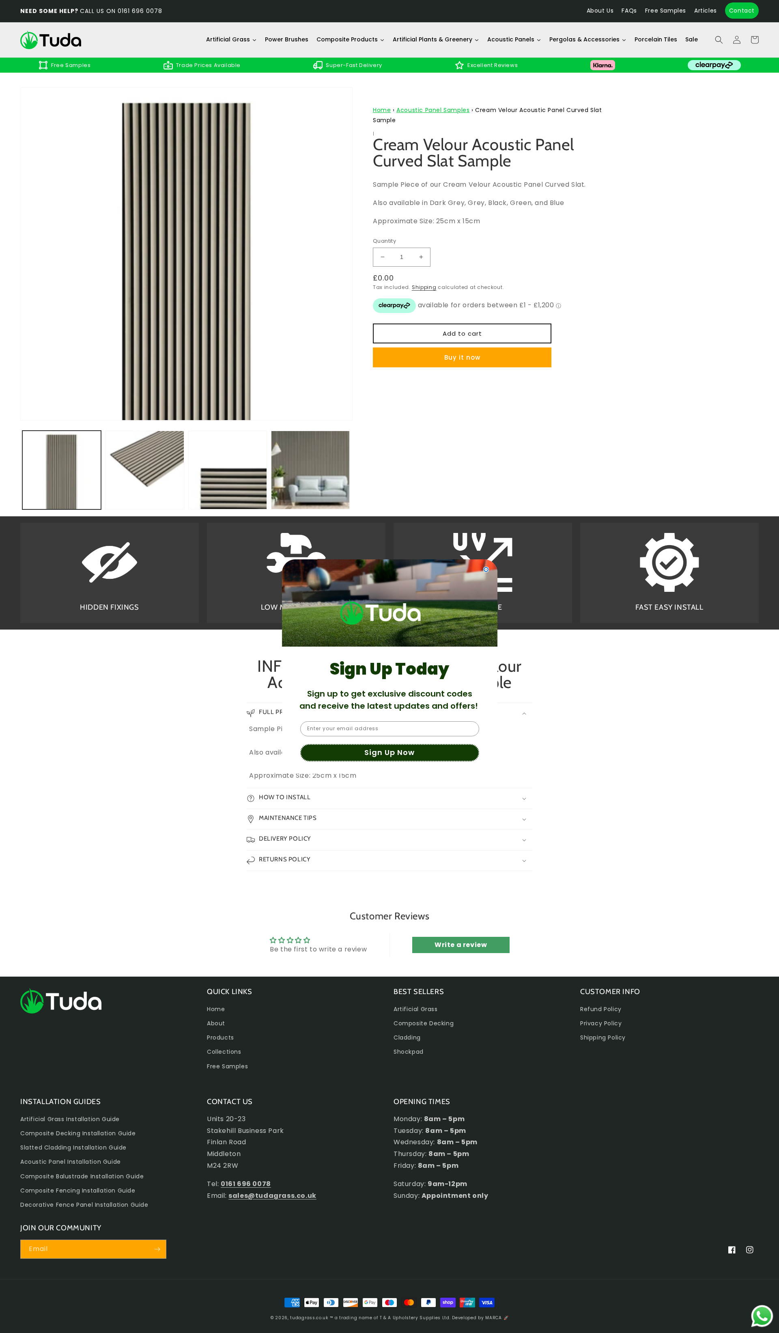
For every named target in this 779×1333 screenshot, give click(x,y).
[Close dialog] (486, 569)
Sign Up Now (389, 752)
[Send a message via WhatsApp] (762, 1316)
